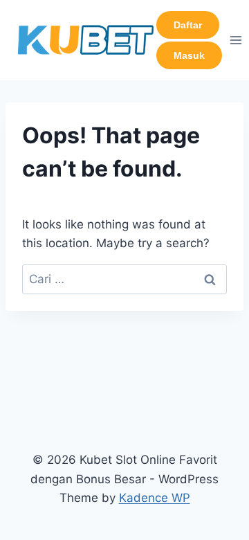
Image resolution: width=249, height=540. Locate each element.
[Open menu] (236, 40)
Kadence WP (154, 498)
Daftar (188, 24)
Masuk (189, 55)
